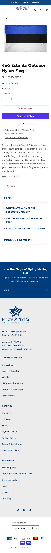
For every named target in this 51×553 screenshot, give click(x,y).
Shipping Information (12, 383)
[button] (3, 10)
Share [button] (12, 185)
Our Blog (6, 498)
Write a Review (10, 83)
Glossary (6, 492)
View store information (16, 137)
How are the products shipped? (25, 228)
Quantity (6, 93)
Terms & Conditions (12, 444)
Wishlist (6, 377)
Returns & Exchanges (12, 389)
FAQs (4, 486)
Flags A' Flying (21, 548)
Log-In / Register (10, 371)
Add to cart (25, 108)
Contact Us (7, 364)
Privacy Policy (9, 438)
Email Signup (8, 395)
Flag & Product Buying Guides (17, 473)
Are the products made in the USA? (24, 220)
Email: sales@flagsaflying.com (16, 348)
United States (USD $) (23, 528)
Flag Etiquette (9, 467)
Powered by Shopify (33, 548)
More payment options (25, 123)
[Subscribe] (46, 290)
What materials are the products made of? (20, 210)
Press (4, 425)
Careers (6, 419)
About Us (6, 413)
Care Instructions (10, 480)
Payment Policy (9, 431)
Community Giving (11, 450)
